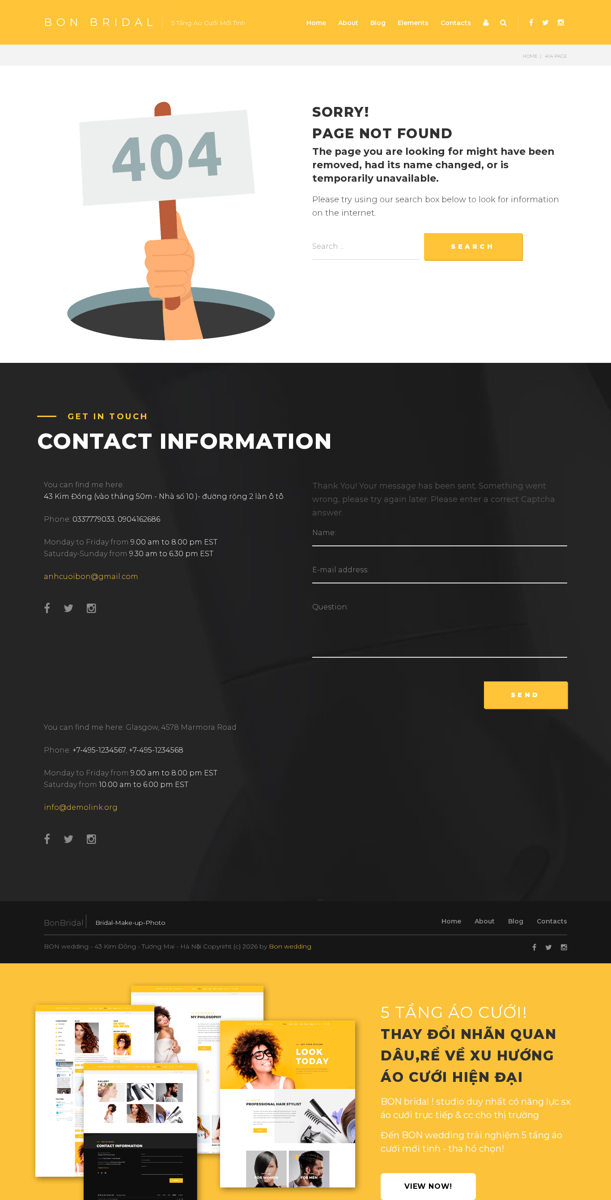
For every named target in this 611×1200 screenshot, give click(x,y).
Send (525, 695)
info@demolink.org (81, 807)
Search (504, 25)
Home (316, 23)
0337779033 (93, 519)
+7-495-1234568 (156, 750)
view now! (428, 1186)
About (348, 23)
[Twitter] (545, 22)
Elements (413, 23)
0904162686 (139, 519)
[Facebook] (531, 22)
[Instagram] (561, 22)
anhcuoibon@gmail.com (91, 576)
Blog (378, 23)
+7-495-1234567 (99, 750)
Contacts (456, 23)
